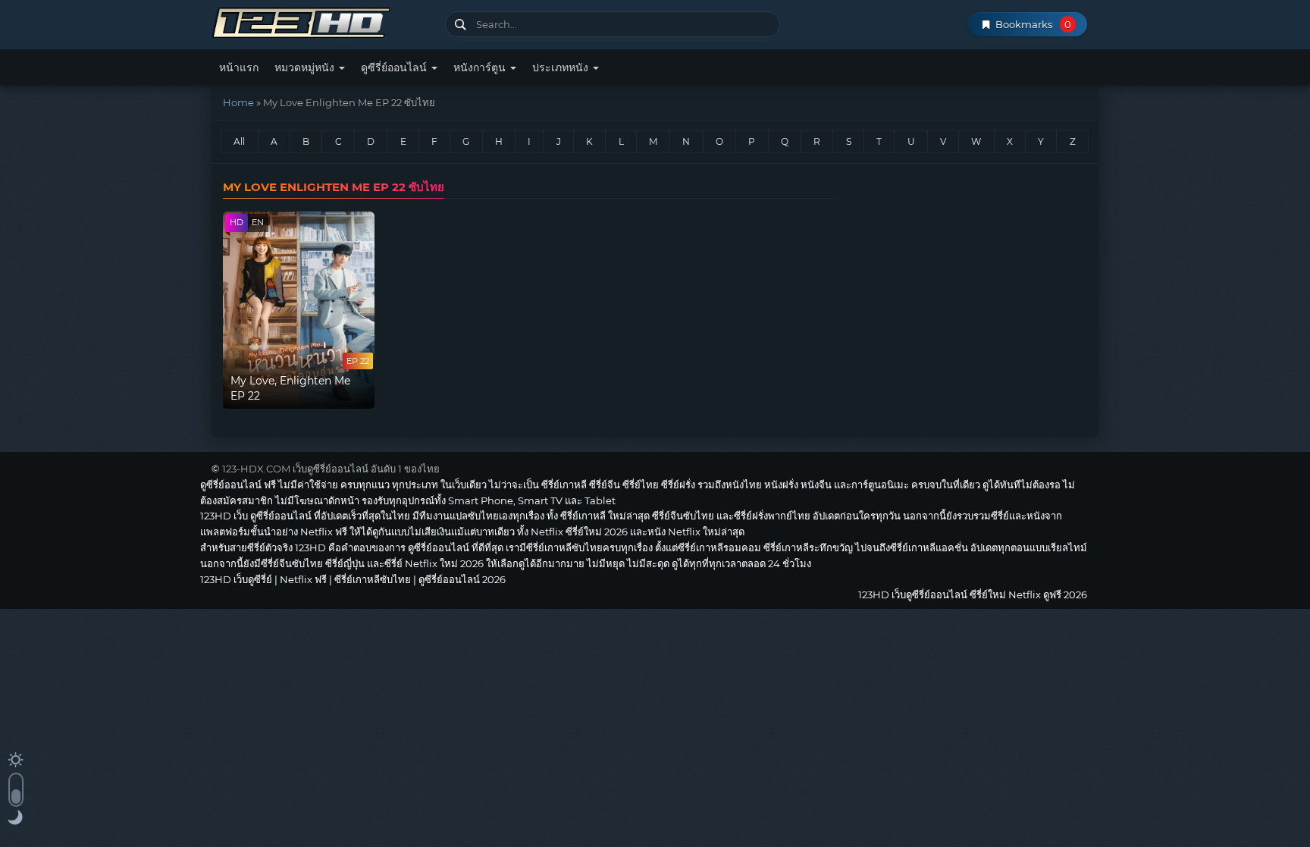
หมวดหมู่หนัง (305, 67)
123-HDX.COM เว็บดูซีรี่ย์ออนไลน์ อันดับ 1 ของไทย (331, 469)
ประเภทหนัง (561, 67)
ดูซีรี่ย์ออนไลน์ (395, 67)
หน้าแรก (239, 67)
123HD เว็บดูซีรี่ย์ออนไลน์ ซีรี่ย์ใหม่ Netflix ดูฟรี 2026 (323, 21)
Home (238, 102)
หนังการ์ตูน (481, 67)
